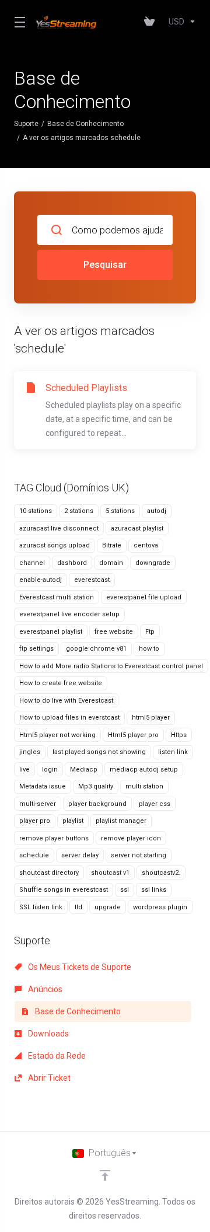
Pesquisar (105, 264)
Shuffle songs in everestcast (63, 890)
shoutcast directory (49, 873)
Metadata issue (42, 786)
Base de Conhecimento (85, 124)
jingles (29, 752)
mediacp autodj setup (144, 769)
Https (179, 735)
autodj (156, 511)
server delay (80, 855)
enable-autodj (40, 580)
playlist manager (121, 821)
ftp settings (36, 648)
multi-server (37, 804)
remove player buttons (54, 838)
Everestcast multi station (56, 597)
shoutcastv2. (161, 873)
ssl (124, 890)
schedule (34, 855)
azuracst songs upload (54, 545)
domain (111, 563)
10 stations (35, 511)
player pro (34, 821)
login (50, 769)
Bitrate (111, 545)
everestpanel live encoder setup (69, 614)
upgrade (107, 907)
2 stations (78, 511)
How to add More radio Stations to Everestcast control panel (111, 666)
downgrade (152, 563)
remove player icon (131, 838)
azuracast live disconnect (59, 528)
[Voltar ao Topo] (105, 1175)
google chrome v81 (96, 648)
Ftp (150, 632)
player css (154, 804)
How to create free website (60, 683)
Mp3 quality (95, 786)
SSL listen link (40, 907)
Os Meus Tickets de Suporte (78, 967)
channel (32, 563)
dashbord (72, 563)
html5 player (151, 717)
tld (78, 907)
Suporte (26, 124)
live (24, 769)
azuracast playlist (137, 528)
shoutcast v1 (110, 873)
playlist (72, 821)
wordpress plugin (160, 907)
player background (97, 804)
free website (113, 632)
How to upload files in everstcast (69, 717)
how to (149, 648)
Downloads (47, 1033)
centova (146, 545)
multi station (144, 786)
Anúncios (44, 989)
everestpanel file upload (143, 597)
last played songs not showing (99, 752)
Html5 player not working (57, 735)
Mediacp (83, 769)
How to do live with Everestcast (66, 700)
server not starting (138, 855)
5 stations (120, 511)
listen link (173, 752)
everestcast (92, 580)
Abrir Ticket (48, 1078)
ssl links (153, 890)
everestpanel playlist (50, 632)
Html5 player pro (133, 735)
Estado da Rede (56, 1055)
